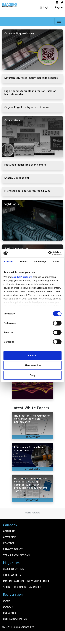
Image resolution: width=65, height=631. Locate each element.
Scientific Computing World (22, 587)
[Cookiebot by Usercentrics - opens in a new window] (48, 253)
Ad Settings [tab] (40, 261)
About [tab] (56, 261)
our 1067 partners (22, 277)
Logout (8, 606)
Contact (9, 543)
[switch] (57, 323)
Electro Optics (13, 569)
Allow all (32, 355)
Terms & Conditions (16, 555)
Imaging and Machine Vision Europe (26, 581)
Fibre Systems (12, 575)
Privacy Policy (13, 549)
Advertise (9, 537)
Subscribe (9, 612)
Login (6, 600)
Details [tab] (24, 261)
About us (9, 531)
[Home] (16, 5)
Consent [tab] (8, 261)
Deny (32, 375)
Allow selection (32, 365)
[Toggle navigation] (58, 21)
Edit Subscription (15, 618)
